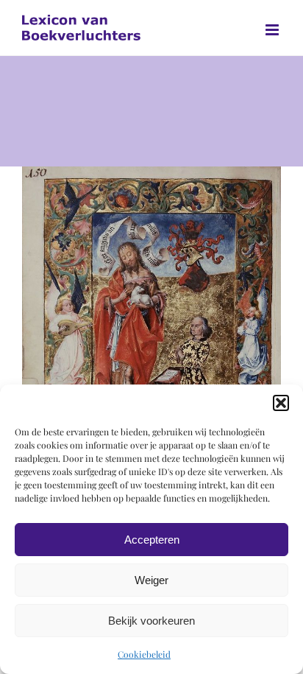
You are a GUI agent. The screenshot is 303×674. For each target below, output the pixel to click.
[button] (281, 403)
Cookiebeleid (144, 654)
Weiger (151, 580)
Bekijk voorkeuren (151, 620)
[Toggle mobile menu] (273, 30)
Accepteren (151, 539)
